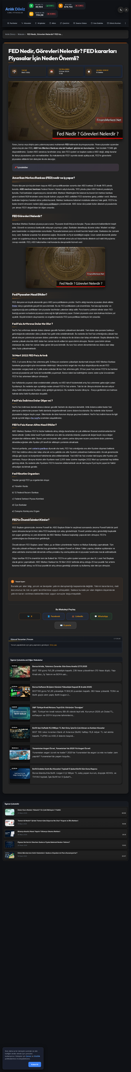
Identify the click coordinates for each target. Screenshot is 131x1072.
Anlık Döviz (10, 34)
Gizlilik (37, 1056)
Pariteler (13, 23)
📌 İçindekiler (21, 167)
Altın (54, 23)
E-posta (65, 625)
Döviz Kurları (115, 23)
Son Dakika (98, 23)
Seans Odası (81, 23)
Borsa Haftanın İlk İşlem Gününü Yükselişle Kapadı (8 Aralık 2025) (62, 687)
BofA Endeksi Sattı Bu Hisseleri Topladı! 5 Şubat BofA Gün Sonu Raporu (64, 769)
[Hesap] (126, 9)
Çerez (28, 1056)
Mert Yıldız (26, 72)
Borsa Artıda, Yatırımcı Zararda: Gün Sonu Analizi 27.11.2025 (59, 666)
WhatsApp (101, 616)
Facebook (53, 616)
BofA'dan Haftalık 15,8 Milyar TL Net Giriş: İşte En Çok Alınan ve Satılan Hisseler (68, 728)
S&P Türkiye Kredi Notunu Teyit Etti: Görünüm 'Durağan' (57, 707)
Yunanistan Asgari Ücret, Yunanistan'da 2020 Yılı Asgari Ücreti (61, 748)
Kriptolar (41, 23)
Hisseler (27, 23)
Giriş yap (53, 645)
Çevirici (66, 23)
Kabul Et (34, 1064)
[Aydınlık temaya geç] (121, 10)
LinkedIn (77, 616)
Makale (21, 34)
